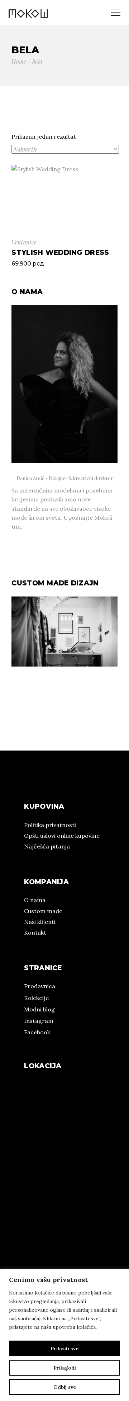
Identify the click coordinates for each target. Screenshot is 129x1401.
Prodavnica (39, 986)
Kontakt (35, 932)
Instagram (38, 1020)
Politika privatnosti (50, 824)
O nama (35, 900)
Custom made (43, 911)
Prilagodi (64, 1368)
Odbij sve (64, 1387)
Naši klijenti (40, 921)
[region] (64, 1335)
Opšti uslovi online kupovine (62, 835)
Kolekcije (36, 997)
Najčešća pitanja (47, 846)
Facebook (37, 1032)
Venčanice (23, 242)
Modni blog (39, 1009)
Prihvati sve (64, 1348)
